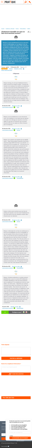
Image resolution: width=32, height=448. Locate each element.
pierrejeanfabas (20, 308)
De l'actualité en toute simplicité (19, 425)
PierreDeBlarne (20, 178)
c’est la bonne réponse (7, 107)
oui (23, 312)
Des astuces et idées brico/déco (18, 426)
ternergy (11, 68)
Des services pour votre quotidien (19, 429)
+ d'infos (11, 435)
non (26, 312)
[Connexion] (30, 1)
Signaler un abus (18, 68)
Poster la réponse (16, 358)
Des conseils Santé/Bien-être (18, 427)
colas (18, 107)
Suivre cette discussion (6, 70)
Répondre (4, 68)
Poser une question (17, 374)
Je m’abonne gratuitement (20, 438)
